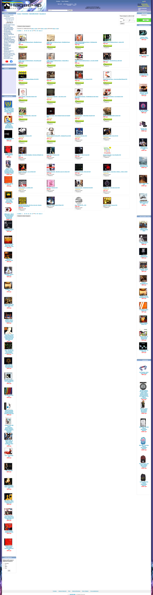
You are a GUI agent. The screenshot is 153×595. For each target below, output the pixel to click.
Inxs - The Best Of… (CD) (80, 205)
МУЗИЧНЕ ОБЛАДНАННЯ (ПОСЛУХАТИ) (7, 45)
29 (24, 30)
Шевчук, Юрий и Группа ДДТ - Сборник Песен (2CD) (59, 135)
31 (28, 30)
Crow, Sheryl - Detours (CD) (53, 154)
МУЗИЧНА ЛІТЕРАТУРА (9, 53)
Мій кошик (144, 13)
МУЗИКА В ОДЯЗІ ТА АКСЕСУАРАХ (9, 51)
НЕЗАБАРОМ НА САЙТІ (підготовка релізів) (9, 55)
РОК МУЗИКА (7, 16)
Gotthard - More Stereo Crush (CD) (144, 38)
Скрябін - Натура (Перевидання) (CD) (144, 297)
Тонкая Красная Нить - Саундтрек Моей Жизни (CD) (115, 79)
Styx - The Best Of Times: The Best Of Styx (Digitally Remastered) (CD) (9, 351)
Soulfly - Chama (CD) (144, 55)
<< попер (19, 30)
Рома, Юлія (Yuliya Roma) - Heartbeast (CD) (9, 486)
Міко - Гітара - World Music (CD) (9, 139)
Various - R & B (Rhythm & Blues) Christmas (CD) (9, 320)
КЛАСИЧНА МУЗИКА (9, 15)
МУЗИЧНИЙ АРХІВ (8, 58)
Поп (6, 568)
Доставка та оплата (68, 4)
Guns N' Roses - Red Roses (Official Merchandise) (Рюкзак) (144, 465)
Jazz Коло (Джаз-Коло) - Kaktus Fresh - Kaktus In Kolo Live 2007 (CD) (9, 517)
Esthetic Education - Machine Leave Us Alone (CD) (58, 171)
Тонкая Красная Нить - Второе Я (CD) (83, 79)
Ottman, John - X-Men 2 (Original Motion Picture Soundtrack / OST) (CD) (9, 442)
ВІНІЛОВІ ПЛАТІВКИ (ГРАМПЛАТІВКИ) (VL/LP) (9, 18)
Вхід (139, 9)
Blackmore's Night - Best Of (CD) (110, 135)
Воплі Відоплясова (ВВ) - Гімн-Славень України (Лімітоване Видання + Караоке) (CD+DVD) (9, 110)
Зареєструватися (142, 8)
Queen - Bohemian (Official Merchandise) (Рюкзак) (144, 483)
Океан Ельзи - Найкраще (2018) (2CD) (144, 229)
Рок (5, 565)
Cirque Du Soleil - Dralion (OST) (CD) (9, 531)
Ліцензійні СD (10, 22)
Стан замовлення (142, 10)
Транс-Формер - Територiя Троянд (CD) (27, 96)
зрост (32, 28)
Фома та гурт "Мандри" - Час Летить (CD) (56, 96)
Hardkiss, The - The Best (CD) (144, 351)
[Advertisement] (9, 82)
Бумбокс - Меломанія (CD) (144, 283)
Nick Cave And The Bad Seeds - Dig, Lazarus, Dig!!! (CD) (9, 245)
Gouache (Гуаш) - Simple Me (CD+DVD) (84, 187)
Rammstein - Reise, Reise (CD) (143, 310)
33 (32, 30)
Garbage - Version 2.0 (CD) (9, 184)
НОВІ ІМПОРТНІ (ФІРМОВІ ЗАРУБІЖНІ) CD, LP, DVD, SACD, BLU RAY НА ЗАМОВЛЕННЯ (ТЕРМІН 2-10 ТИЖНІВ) (9, 40)
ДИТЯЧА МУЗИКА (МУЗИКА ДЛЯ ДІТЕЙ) (9, 34)
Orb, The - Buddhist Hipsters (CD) (144, 111)
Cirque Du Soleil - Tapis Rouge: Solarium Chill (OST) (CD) (9, 548)
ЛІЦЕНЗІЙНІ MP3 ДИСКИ (9, 37)
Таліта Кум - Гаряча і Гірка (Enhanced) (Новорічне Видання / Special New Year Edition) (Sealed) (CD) (9, 337)
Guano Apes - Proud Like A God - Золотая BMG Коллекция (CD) (9, 200)
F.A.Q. (74, 5)
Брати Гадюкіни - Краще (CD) (144, 324)
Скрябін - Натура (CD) (9, 290)
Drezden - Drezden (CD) (9, 396)
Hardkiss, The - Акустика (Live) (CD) (111, 187)
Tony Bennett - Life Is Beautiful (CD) (9, 229)
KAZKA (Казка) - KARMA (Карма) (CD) (9, 154)
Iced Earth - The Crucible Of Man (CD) (55, 205)
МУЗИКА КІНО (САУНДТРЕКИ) (7, 31)
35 (35, 30)
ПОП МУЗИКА (7, 26)
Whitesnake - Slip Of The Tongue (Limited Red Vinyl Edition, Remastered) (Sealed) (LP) (9, 216)
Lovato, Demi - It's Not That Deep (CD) (144, 74)
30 (26, 30)
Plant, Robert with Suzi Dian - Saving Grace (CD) (144, 93)
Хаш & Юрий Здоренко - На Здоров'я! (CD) (113, 96)
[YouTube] (7, 61)
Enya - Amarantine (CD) (9, 456)
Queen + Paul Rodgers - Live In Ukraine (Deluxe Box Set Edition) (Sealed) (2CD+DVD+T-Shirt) (9, 171)
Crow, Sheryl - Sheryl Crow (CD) (82, 154)
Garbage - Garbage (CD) (52, 187)
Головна (58, 1)
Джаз (6, 566)
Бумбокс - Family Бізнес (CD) (144, 270)
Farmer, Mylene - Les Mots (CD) (25, 187)
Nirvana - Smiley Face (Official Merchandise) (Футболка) (144, 410)
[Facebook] (11, 61)
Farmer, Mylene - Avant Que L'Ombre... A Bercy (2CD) (115, 171)
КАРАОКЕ (6, 35)
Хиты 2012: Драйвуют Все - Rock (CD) (27, 115)
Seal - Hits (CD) (9, 470)
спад (36, 28)
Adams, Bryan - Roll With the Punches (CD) (143, 203)
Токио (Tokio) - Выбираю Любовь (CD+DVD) (28, 79)
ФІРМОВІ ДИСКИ (9, 23)
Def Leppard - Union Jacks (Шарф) (143, 373)
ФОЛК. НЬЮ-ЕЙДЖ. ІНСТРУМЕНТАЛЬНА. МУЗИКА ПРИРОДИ (9, 28)
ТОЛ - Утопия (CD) (51, 79)
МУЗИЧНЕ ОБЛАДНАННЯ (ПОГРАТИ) (7, 48)
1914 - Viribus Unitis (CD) (143, 184)
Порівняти (22, 48)
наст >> (40, 30)
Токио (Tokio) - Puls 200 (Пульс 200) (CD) (112, 60)
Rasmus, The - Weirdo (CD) (144, 129)
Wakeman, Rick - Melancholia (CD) (144, 166)
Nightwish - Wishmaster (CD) (9, 260)
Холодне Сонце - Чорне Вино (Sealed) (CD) (85, 115)
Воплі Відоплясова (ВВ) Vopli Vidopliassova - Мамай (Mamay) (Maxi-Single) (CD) (9, 125)
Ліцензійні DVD (10, 21)
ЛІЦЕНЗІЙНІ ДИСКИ (10, 19)
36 (37, 30)
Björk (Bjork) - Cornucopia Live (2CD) (144, 148)
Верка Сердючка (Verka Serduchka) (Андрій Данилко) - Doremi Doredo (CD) (9, 412)
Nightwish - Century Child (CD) (9, 275)
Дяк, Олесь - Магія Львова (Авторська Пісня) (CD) (9, 502)
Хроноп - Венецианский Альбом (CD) (111, 115)
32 (30, 30)
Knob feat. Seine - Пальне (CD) (110, 205)
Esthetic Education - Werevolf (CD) (83, 171)
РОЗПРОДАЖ (7, 57)
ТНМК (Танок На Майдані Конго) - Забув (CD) (113, 42)
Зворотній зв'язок (76, 591)
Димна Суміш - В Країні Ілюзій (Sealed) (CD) (144, 337)
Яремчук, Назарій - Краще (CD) (144, 243)
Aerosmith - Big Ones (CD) (81, 135)
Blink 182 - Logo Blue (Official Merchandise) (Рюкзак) (144, 447)
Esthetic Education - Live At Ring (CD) (27, 171)
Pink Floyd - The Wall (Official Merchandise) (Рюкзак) (144, 428)
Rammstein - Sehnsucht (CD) (144, 256)
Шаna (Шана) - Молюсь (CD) (25, 135)
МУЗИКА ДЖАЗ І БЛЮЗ (9, 25)
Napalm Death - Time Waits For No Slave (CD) (9, 305)
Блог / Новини (65, 1)
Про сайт (60, 4)
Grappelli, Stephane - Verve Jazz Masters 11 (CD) (9, 381)
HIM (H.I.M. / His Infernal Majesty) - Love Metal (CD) (9, 366)
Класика (7, 563)
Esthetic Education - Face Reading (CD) (112, 154)
